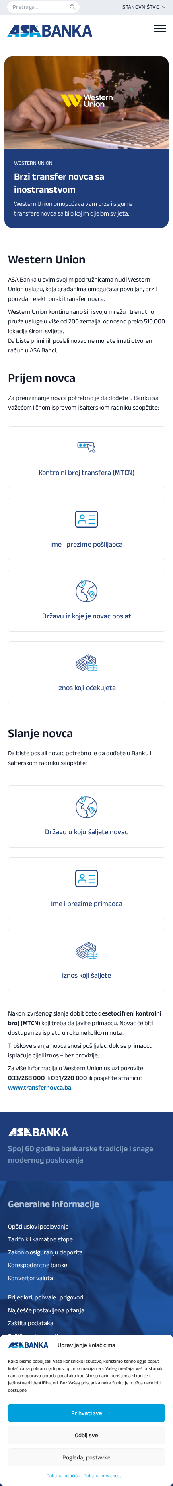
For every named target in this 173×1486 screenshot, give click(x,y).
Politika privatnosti (103, 1475)
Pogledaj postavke (86, 1457)
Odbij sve (86, 1435)
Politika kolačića (63, 1475)
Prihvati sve (86, 1412)
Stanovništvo (140, 7)
